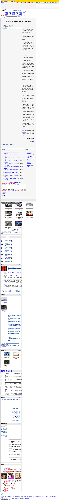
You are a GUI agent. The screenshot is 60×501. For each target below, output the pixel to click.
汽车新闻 (15, 10)
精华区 (4, 193)
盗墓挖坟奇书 (16, 469)
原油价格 (29, 163)
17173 (9, 1)
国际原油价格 (30, 160)
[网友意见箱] (4, 495)
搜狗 (3, 2)
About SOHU (41, 496)
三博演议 (5, 281)
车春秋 (5, 280)
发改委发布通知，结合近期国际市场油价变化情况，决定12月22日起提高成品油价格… (14, 274)
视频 (42, 2)
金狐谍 (9, 291)
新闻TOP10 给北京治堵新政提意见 (14, 279)
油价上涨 (24, 132)
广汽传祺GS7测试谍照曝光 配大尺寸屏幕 (13, 393)
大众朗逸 (7, 257)
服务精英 (5, 282)
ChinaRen (5, 1)
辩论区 (4, 195)
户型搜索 (9, 399)
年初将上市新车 (19, 227)
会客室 (5, 279)
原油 (28, 166)
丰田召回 (11, 345)
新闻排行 (4, 371)
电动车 (3, 344)
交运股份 (3, 433)
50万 (10, 230)
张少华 (9, 325)
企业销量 (5, 288)
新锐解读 (15, 471)
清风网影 (10, 328)
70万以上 (13, 230)
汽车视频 (18, 291)
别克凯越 (7, 261)
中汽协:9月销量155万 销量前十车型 (15, 285)
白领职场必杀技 (10, 469)
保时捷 (7, 345)
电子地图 (12, 399)
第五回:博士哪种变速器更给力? (14, 281)
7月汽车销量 (19, 286)
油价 (30, 29)
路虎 (2, 345)
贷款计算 (18, 399)
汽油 (22, 98)
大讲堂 (5, 271)
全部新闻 (55, 496)
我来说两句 (5, 25)
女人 (40, 2)
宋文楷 (9, 315)
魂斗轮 (6, 291)
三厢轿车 (7, 232)
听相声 (5, 466)
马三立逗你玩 (10, 466)
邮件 (48, 2)
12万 (2, 230)
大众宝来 (7, 259)
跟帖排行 (10, 371)
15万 (4, 230)
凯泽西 (6, 344)
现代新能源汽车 (11, 335)
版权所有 (27, 498)
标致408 (6, 243)
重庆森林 (10, 318)
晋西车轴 (3, 429)
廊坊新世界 (13, 415)
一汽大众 (8, 343)
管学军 (9, 324)
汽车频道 (10, 10)
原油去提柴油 (30, 165)
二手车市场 (29, 156)
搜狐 (2, 1)
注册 (5, 190)
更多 (6, 436)
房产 (34, 2)
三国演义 (9, 472)
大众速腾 (7, 258)
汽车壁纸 (3, 17)
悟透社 (13, 290)
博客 (50, 2)
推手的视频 (29, 152)
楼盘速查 (3, 399)
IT (29, 2)
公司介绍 (46, 496)
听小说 (5, 469)
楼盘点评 (15, 399)
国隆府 (13, 412)
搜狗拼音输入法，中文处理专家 (8, 183)
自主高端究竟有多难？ (16, 331)
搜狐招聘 (17, 496)
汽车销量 (5, 285)
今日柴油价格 (30, 162)
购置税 (21, 15)
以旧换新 (4, 346)
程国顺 (9, 331)
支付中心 (12, 496)
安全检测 (13, 291)
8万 (19, 229)
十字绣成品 (29, 154)
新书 (5, 471)
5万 (18, 229)
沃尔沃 (4, 345)
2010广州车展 (16, 264)
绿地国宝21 (13, 408)
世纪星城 (17, 417)
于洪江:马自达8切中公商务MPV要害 (14, 277)
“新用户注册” (14, 190)
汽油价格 (29, 153)
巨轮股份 (3, 432)
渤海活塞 (3, 435)
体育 (20, 2)
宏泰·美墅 (13, 413)
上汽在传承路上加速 (15, 324)
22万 (6, 230)
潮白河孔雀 (13, 411)
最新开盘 (6, 399)
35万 (8, 230)
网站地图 (51, 496)
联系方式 (30, 496)
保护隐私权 (35, 496)
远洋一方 (17, 420)
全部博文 (2, 497)
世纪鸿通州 (18, 415)
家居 (37, 2)
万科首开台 (18, 416)
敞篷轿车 (16, 232)
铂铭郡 (17, 413)
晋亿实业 (3, 428)
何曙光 (9, 321)
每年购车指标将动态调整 (13, 338)
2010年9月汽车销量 (7, 286)
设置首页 (2, 496)
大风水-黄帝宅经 (9, 471)
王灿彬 (9, 333)
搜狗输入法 (7, 496)
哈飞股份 (3, 431)
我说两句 (56, 2)
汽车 (32, 2)
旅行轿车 (11, 232)
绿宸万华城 (18, 411)
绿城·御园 (13, 420)
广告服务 (21, 496)
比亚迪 (14, 345)
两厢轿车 (3, 232)
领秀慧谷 (17, 408)
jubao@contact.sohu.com (15, 499)
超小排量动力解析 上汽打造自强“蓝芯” (13, 382)
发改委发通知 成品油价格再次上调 (14, 280)
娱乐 (24, 2)
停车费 (17, 345)
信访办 (2, 291)
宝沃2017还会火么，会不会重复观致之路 (13, 394)
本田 (11, 343)
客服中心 (26, 496)
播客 (45, 2)
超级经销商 (17, 290)
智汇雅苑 (13, 416)
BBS (53, 2)
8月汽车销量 (14, 286)
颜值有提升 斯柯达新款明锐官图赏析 (12, 386)
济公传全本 (15, 466)
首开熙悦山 (13, 417)
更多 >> (19, 264)
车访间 (5, 277)
